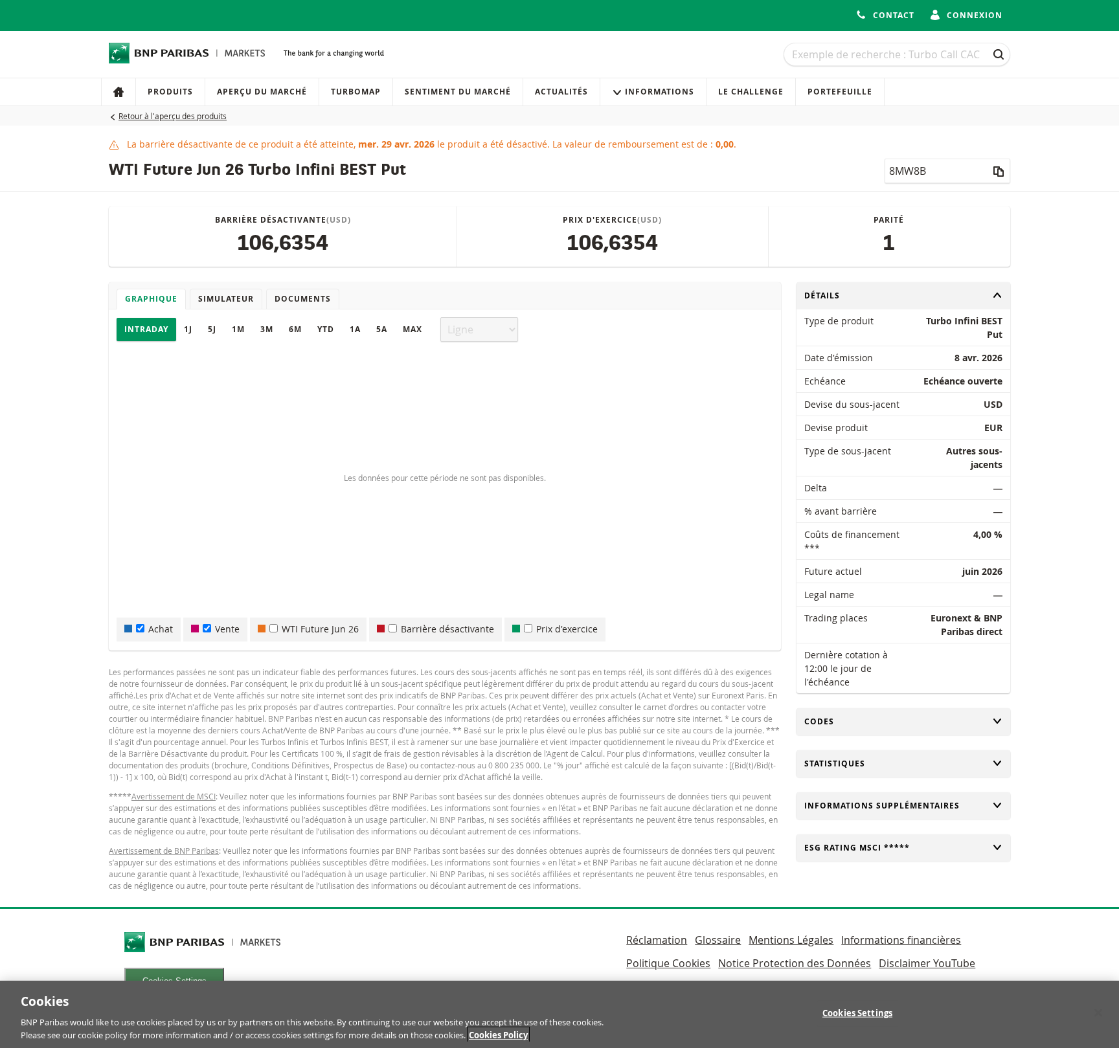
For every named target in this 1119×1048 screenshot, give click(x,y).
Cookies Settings (857, 1013)
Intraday (146, 329)
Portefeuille (840, 91)
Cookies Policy (498, 1034)
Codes (825, 721)
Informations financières (901, 940)
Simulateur (226, 298)
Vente (227, 629)
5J (212, 329)
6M (295, 329)
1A (355, 329)
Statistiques (834, 763)
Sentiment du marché (458, 91)
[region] (559, 1014)
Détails (825, 295)
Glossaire (718, 940)
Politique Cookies (668, 963)
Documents (303, 298)
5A (381, 329)
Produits (170, 91)
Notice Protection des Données (794, 963)
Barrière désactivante (447, 629)
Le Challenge (751, 91)
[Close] (1098, 1013)
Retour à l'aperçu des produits (173, 116)
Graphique (151, 298)
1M (238, 329)
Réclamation (656, 940)
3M (266, 329)
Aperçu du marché (262, 91)
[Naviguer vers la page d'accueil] (187, 53)
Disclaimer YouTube (927, 963)
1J (188, 329)
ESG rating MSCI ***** (857, 847)
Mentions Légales (791, 940)
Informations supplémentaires (882, 805)
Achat (160, 629)
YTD (325, 329)
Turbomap (356, 91)
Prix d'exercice (567, 629)
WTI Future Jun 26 (320, 629)
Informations (659, 91)
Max (412, 329)
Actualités (561, 91)
